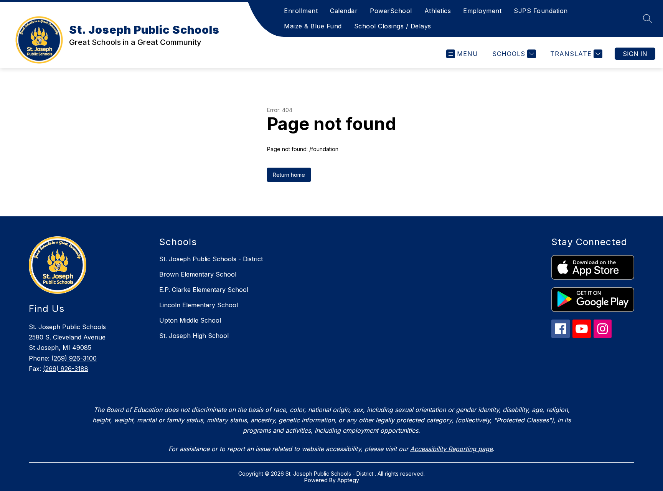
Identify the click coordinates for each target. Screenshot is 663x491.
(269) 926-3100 (74, 358)
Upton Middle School (190, 320)
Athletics (437, 11)
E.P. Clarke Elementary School (203, 289)
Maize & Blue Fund (313, 26)
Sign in (635, 54)
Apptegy (348, 480)
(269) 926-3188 (65, 368)
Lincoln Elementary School (198, 305)
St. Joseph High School (194, 335)
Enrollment (301, 11)
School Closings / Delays (392, 26)
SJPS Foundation (541, 11)
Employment (482, 11)
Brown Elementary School (197, 274)
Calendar (344, 11)
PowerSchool (391, 11)
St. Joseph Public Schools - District (211, 259)
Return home (289, 174)
